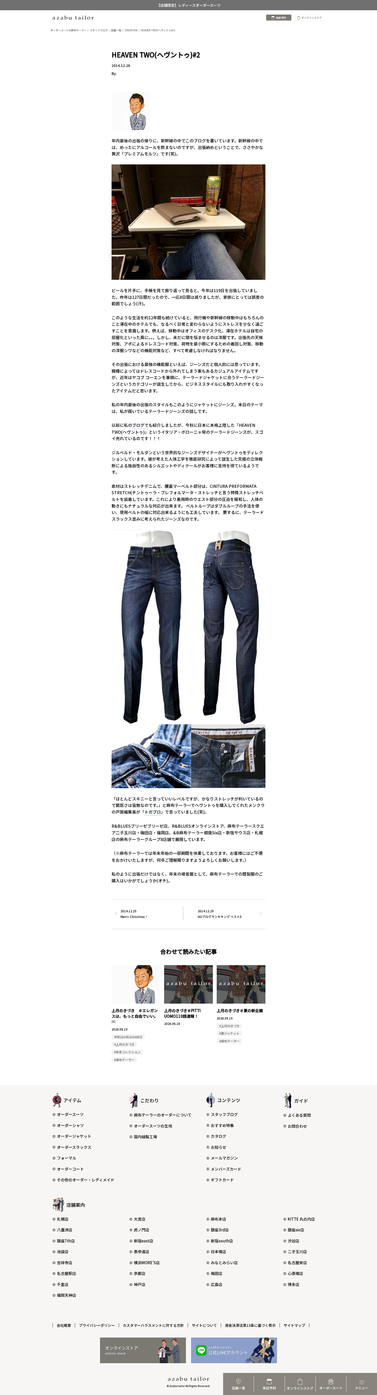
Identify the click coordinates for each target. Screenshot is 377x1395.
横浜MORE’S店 (147, 1262)
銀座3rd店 (220, 1229)
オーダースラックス (74, 1147)
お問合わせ (297, 1126)
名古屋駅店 (66, 1273)
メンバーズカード (226, 1169)
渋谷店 (293, 1240)
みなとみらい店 (224, 1262)
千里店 (62, 1284)
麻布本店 (218, 1219)
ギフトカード (222, 1179)
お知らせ (218, 1147)
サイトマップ (294, 1325)
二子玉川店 (297, 1251)
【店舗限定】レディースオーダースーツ (189, 5)
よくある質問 (299, 1115)
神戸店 (139, 1284)
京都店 (139, 1273)
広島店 (216, 1284)
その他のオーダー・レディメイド (85, 1179)
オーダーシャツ (70, 1125)
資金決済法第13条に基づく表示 (250, 1325)
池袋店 (62, 1251)
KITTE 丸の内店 (301, 1219)
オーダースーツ (70, 1114)
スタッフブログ (224, 1114)
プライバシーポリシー (97, 1325)
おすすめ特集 (222, 1125)
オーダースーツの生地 (153, 1126)
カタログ (218, 1136)
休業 (197, 853)
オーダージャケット (74, 1136)
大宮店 (139, 1219)
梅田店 (216, 1273)
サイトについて (204, 1325)
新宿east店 (143, 1240)
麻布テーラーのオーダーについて (163, 1114)
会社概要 (64, 1325)
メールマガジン (224, 1158)
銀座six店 (296, 1229)
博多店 (293, 1284)
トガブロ (152, 812)
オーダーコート (70, 1169)
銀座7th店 (66, 1240)
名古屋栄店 (297, 1262)
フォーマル (66, 1158)
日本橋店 (218, 1251)
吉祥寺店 (64, 1262)
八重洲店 (64, 1229)
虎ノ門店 (141, 1229)
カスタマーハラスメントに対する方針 (153, 1325)
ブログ (138, 425)
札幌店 (62, 1219)
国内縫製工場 (145, 1136)
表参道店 (141, 1251)
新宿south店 (222, 1240)
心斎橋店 (295, 1273)
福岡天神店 (66, 1295)
